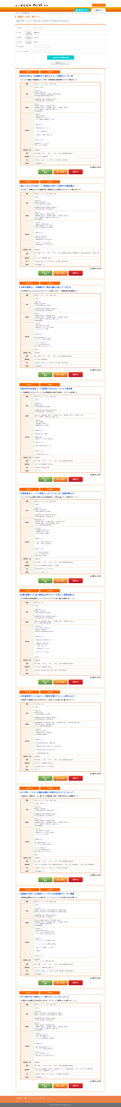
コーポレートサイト (46, 1098)
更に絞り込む (29, 32)
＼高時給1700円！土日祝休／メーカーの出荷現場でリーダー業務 (46, 894)
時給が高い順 (57, 21)
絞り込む (29, 37)
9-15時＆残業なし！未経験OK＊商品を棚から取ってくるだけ (45, 287)
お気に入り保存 (45, 172)
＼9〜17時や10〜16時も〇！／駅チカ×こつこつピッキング (44, 997)
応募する (76, 172)
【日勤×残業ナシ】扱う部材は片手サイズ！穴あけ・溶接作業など (47, 595)
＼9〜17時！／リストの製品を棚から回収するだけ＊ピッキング (46, 792)
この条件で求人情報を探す (60, 57)
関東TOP (98, 10)
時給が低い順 (65, 21)
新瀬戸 (37, 32)
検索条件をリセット (60, 63)
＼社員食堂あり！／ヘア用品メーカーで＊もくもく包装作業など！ (47, 493)
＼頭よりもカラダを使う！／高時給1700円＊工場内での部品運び (46, 186)
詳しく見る (60, 172)
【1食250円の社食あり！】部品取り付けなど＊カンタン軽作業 (45, 389)
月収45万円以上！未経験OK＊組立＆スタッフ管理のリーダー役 (46, 76)
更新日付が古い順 (48, 21)
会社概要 (20, 1098)
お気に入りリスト (99, 5)
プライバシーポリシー (32, 1098)
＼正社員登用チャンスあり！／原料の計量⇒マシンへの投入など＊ (47, 696)
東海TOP (81, 10)
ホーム (17, 13)
